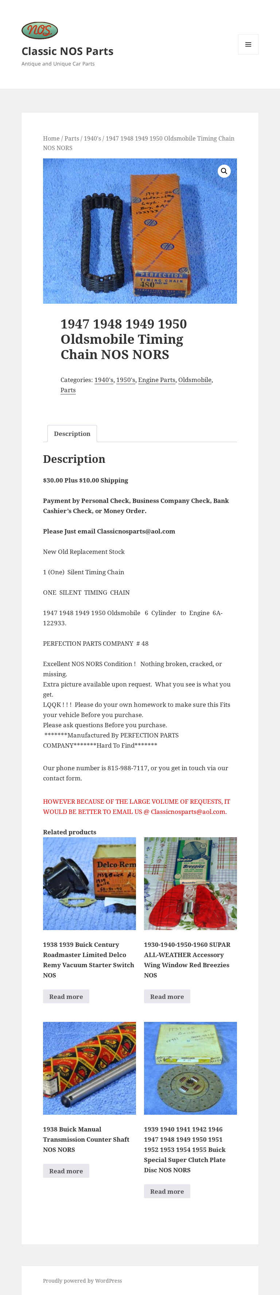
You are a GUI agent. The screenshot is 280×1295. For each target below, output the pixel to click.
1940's (92, 138)
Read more (66, 996)
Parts (72, 138)
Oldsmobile (194, 379)
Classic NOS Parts (67, 51)
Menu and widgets (248, 54)
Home (51, 138)
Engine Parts (156, 379)
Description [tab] (72, 433)
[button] (224, 171)
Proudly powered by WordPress (82, 1280)
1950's (125, 379)
